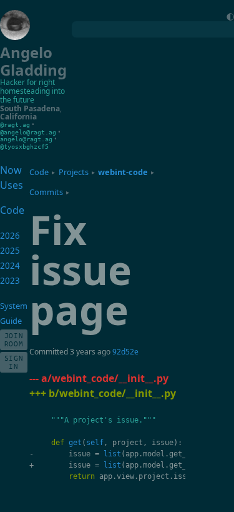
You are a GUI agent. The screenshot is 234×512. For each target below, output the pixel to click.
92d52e (125, 351)
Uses (11, 185)
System (13, 305)
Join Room (14, 339)
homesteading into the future (32, 95)
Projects (74, 172)
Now (11, 170)
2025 (10, 250)
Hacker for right (27, 82)
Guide (11, 320)
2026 (10, 235)
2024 (10, 265)
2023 (10, 280)
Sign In (14, 362)
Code (39, 172)
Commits (46, 192)
